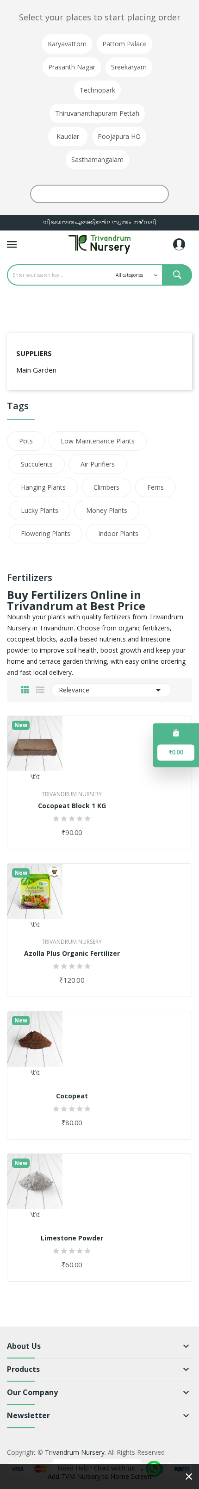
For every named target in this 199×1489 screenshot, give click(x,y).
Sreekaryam (129, 66)
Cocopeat (72, 1096)
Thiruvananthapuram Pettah (97, 113)
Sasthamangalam (97, 159)
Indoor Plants (118, 533)
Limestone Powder (72, 1238)
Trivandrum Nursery (72, 794)
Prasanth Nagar (71, 66)
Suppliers (34, 353)
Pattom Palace (124, 43)
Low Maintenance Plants (98, 440)
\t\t (35, 776)
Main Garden (36, 369)
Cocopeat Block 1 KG (72, 806)
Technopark (97, 90)
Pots (26, 440)
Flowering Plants (45, 533)
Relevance (111, 690)
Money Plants (106, 510)
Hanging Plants (43, 487)
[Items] (176, 733)
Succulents (37, 464)
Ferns (155, 487)
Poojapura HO (119, 136)
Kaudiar (67, 136)
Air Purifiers (98, 464)
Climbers (106, 487)
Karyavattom (67, 43)
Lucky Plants (39, 510)
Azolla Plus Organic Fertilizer (72, 953)
